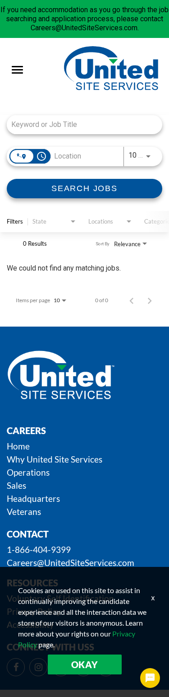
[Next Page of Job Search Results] (150, 300)
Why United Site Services (54, 459)
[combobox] (80, 124)
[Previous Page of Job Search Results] (132, 300)
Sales (16, 485)
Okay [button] (84, 664)
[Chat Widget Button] (150, 678)
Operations (28, 472)
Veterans (24, 511)
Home (18, 446)
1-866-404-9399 (39, 549)
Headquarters (33, 498)
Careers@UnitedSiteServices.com (70, 562)
